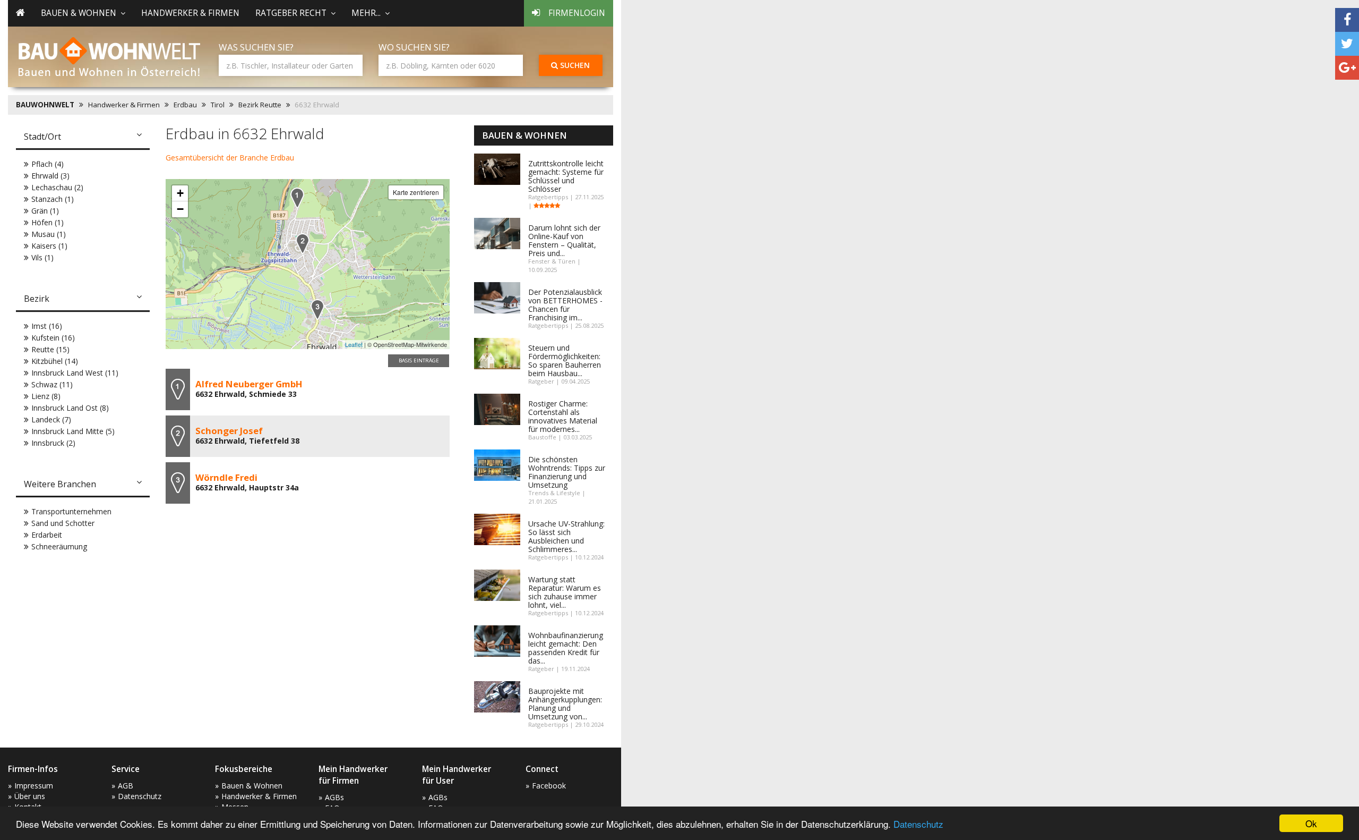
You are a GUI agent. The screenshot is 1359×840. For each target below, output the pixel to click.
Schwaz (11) (52, 384)
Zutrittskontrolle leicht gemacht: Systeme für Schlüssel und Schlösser (566, 176)
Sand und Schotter (62, 523)
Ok (1311, 823)
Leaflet (354, 344)
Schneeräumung (59, 546)
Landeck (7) (51, 419)
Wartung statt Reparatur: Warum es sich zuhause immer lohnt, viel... (564, 592)
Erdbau (185, 104)
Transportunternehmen (71, 511)
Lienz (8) (46, 396)
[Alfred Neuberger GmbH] (297, 198)
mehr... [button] (366, 13)
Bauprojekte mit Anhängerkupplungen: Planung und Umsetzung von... (565, 704)
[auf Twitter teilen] (1347, 44)
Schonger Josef (229, 431)
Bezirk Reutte (259, 104)
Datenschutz (918, 823)
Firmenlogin (576, 13)
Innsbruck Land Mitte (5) (73, 431)
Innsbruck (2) (53, 443)
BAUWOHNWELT (45, 104)
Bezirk (36, 298)
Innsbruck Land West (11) (74, 373)
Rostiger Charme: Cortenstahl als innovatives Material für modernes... (562, 416)
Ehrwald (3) (50, 176)
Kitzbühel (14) (54, 361)
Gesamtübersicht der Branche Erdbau (230, 157)
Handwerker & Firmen (190, 13)
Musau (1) (48, 234)
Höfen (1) (47, 222)
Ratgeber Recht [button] (290, 13)
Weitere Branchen (60, 484)
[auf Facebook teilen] (1347, 20)
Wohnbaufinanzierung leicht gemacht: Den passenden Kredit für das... (565, 648)
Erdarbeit (46, 535)
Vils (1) (42, 257)
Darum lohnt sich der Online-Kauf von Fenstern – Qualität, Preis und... (564, 240)
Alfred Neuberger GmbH (249, 384)
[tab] (83, 137)
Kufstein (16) (53, 338)
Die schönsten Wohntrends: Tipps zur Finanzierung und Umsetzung (566, 472)
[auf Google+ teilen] (1347, 68)
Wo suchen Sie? (414, 47)
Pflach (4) (47, 164)
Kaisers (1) (49, 246)
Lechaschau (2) (57, 187)
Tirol (218, 104)
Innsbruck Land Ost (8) (70, 408)
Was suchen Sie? (256, 47)
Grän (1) (45, 211)
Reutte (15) (50, 349)
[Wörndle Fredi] (317, 309)
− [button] (180, 209)
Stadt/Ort (42, 136)
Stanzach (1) (52, 199)
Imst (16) (46, 326)
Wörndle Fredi (226, 477)
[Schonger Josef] (302, 243)
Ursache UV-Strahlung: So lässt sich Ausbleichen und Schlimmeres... (566, 536)
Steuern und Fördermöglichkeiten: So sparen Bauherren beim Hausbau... (564, 360)
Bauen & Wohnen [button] (78, 13)
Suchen (574, 65)
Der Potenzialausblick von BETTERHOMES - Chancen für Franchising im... (565, 305)
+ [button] (180, 193)
